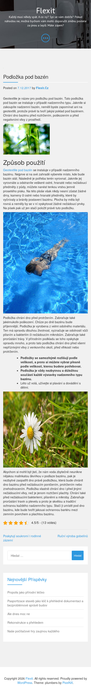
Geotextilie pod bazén (17, 170)
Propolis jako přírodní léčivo (25, 592)
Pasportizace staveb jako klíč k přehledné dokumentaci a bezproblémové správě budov (45, 603)
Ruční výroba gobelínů (73, 536)
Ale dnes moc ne (18, 614)
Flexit (45, 10)
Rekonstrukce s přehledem (25, 622)
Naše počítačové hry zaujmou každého (33, 631)
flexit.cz (42, 88)
